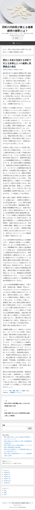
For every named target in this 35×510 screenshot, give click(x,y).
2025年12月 (7, 476)
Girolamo (16, 69)
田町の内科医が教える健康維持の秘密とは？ (17, 28)
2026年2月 (7, 472)
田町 (17, 391)
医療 (14, 391)
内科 (10, 391)
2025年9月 (7, 483)
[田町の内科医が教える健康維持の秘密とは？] (17, 23)
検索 (3, 425)
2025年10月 (7, 481)
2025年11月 (7, 478)
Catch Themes (22, 507)
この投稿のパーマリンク (15, 392)
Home (5, 49)
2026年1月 (7, 474)
